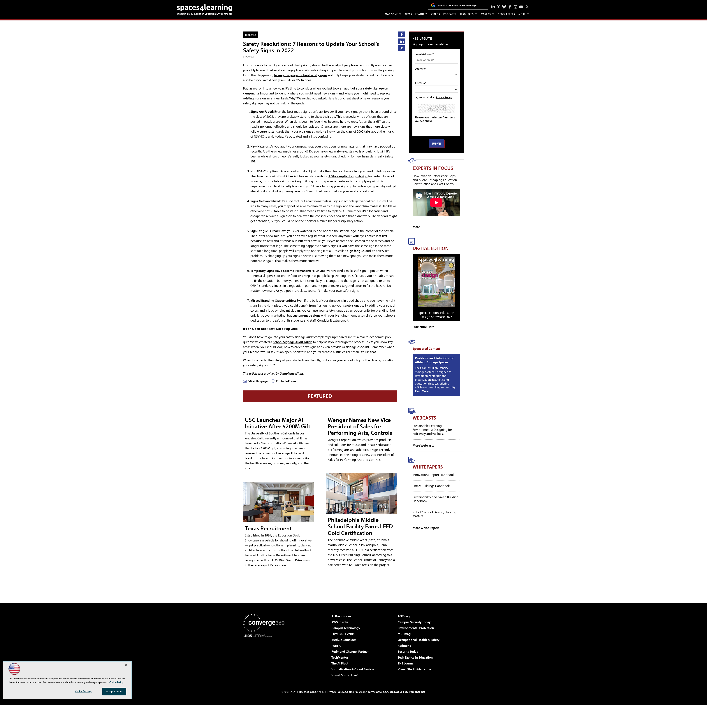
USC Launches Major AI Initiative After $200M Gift (277, 423)
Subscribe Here (423, 327)
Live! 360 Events (343, 634)
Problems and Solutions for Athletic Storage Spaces (434, 360)
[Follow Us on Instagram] (515, 7)
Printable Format (287, 381)
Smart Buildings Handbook (431, 486)
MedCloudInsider (343, 640)
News (408, 14)
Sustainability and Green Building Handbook (435, 499)
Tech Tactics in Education (415, 657)
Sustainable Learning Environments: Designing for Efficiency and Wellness (432, 430)
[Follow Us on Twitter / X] (498, 6)
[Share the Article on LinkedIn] (401, 41)
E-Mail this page (258, 381)
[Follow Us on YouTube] (521, 7)
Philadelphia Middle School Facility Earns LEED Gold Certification (360, 526)
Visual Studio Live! (344, 675)
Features (421, 14)
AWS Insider (339, 622)
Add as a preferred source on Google (457, 5)
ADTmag (404, 616)
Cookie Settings (83, 691)
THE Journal (406, 663)
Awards (486, 14)
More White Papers (426, 528)
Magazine (391, 14)
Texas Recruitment (268, 528)
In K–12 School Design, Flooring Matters (434, 514)
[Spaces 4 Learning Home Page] (204, 9)
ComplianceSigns (291, 373)
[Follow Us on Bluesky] (504, 7)
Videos (435, 14)
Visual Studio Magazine (414, 669)
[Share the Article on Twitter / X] (401, 48)
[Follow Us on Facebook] (510, 7)
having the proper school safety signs (300, 75)
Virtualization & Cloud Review (352, 669)
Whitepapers (428, 466)
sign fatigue (355, 251)
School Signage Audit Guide (292, 342)
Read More (421, 391)
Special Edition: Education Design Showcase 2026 (436, 315)
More (521, 14)
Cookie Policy (353, 692)
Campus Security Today (414, 622)
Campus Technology (345, 628)
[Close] (126, 665)
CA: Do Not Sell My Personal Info (405, 692)
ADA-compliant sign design (347, 176)
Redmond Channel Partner (350, 651)
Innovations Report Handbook (433, 475)
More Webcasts (423, 445)
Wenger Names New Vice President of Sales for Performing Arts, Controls (360, 426)
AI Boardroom (341, 616)
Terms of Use (376, 692)
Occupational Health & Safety (418, 640)
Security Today (408, 651)
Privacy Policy (444, 97)
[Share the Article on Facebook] (401, 34)
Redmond (404, 645)
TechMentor (339, 657)
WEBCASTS (424, 417)
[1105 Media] (265, 656)
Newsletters (506, 14)
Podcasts (449, 14)
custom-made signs (306, 315)
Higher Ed (250, 34)
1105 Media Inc (306, 692)
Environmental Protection (416, 628)
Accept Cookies (114, 691)
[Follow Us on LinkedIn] (493, 6)
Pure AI (336, 645)
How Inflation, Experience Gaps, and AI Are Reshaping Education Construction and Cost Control (435, 180)
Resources (467, 14)
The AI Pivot (339, 663)
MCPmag (404, 634)
